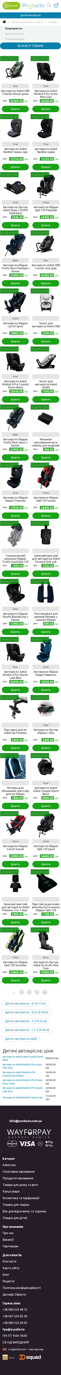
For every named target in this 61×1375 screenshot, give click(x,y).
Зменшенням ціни (15, 39)
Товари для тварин (16, 1204)
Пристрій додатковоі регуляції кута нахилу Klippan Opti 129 (46, 907)
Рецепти (9, 1281)
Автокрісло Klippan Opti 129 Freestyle (46, 209)
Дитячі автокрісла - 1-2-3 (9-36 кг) (27, 1029)
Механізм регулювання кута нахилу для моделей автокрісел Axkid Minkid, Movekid (45, 445)
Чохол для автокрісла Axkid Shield (46, 384)
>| (45, 992)
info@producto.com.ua (25, 1121)
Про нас (8, 1233)
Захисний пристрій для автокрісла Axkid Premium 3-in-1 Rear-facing (15, 909)
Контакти (9, 1261)
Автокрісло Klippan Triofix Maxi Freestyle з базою (15, 268)
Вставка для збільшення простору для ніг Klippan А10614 (15, 792)
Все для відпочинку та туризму (24, 1211)
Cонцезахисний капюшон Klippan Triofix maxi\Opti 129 (15, 558)
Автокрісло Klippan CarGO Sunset (15, 848)
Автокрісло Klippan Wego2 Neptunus (46, 673)
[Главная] (4, 22)
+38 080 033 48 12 (15, 1309)
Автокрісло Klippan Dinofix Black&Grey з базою (15, 616)
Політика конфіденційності (22, 1287)
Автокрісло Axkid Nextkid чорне (46, 150)
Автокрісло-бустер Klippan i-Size (46, 731)
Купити (15, 109)
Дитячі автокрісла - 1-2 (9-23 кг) (26, 1021)
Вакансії (8, 1239)
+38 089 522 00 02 (15, 1322)
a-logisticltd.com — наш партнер (25, 1349)
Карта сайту (11, 1268)
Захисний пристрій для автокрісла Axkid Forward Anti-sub (46, 558)
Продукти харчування (18, 1178)
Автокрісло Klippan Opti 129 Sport (46, 848)
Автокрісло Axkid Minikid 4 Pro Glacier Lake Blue (15, 674)
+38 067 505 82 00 (15, 1316)
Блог (6, 1274)
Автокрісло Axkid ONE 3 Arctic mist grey (46, 267)
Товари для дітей (15, 1218)
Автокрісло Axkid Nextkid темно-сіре (15, 150)
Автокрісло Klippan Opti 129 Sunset (46, 499)
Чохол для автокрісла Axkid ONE (46, 325)
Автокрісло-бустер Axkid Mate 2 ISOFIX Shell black (15, 210)
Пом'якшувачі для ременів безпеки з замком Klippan (46, 616)
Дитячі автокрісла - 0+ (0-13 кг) (25, 1003)
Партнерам (10, 1246)
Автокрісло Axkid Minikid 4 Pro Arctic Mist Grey (46, 93)
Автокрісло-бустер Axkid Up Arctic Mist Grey (45, 965)
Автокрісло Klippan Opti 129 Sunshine (15, 964)
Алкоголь (9, 1165)
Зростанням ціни (14, 33)
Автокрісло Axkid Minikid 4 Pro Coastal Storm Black (15, 384)
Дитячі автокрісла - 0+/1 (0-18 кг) (26, 1012)
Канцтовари (11, 1191)
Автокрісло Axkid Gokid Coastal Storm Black (46, 790)
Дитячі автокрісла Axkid (21, 1038)
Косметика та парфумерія (21, 1198)
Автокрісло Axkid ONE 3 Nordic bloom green (15, 92)
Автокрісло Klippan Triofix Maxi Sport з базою (15, 442)
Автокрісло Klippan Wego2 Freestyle (15, 499)
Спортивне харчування (18, 1171)
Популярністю (13, 28)
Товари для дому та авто (20, 1184)
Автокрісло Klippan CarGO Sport (15, 325)
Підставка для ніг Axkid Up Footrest (15, 731)
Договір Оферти (14, 1294)
